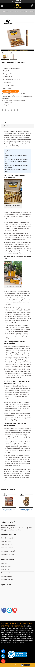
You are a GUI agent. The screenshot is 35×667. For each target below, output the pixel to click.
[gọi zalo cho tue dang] (3, 656)
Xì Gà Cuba (23, 11)
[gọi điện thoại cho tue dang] (3, 661)
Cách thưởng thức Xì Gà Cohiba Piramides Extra (16, 162)
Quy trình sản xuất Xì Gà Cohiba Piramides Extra (16, 156)
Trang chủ (4, 11)
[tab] (17, 122)
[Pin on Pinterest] (14, 110)
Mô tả (4, 122)
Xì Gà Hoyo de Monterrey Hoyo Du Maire (26, 510)
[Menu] (2, 6)
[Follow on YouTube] (14, 610)
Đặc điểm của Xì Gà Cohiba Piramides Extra (16, 159)
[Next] (34, 504)
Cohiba (31, 11)
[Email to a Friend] (11, 110)
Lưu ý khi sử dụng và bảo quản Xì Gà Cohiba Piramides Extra (16, 166)
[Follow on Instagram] (9, 610)
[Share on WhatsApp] (2, 110)
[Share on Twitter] (8, 110)
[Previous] (1, 504)
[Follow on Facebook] (4, 610)
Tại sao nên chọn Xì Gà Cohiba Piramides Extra (16, 170)
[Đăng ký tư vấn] (3, 651)
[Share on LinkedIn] (17, 110)
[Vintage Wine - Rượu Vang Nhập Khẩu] (18, 6)
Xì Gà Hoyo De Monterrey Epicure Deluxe (9, 510)
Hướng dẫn (6, 126)
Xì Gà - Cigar (14, 11)
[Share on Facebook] (5, 110)
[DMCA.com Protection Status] (25, 665)
